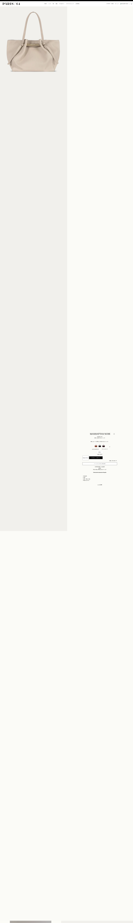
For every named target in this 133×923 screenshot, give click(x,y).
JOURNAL (78, 3)
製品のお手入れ (86, 480)
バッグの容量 (99, 484)
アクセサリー (61, 3)
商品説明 (85, 476)
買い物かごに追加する (96, 457)
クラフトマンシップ (70, 3)
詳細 (84, 477)
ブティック (117, 3)
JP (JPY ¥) (108, 3)
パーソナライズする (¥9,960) (100, 463)
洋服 (56, 3)
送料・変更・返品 (86, 478)
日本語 (112, 3)
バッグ (49, 3)
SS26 (45, 3)
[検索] (129, 3)
